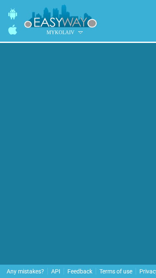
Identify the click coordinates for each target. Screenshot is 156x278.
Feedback (79, 271)
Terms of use (115, 271)
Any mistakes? (25, 271)
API (55, 271)
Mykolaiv (60, 32)
